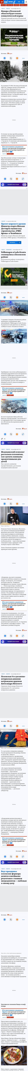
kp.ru (10, 53)
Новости (3, 5)
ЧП (4, 438)
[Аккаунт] (26, 2)
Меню (2, 2)
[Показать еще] (23, 58)
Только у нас (10, 5)
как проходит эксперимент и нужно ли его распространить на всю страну (14, 149)
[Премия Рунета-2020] (14, 1)
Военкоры (16, 5)
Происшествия (8, 249)
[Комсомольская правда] (8, 2)
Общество (8, 8)
